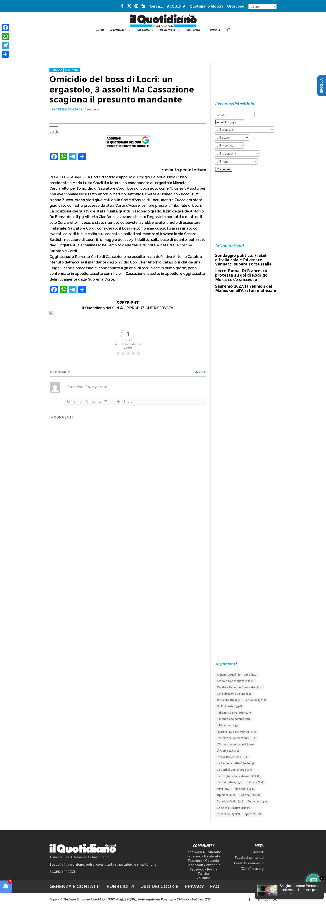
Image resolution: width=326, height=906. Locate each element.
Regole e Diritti (230, 801)
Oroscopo (235, 6)
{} (124, 401)
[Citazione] (106, 401)
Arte (250, 674)
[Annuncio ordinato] (93, 401)
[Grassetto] (68, 401)
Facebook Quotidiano (203, 852)
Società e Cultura (234, 808)
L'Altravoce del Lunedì (235, 744)
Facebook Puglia (203, 869)
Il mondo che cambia (234, 719)
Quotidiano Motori (206, 6)
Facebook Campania (203, 865)
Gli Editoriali (229, 706)
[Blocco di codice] (112, 401)
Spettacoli (228, 814)
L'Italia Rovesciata (232, 757)
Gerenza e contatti (74, 886)
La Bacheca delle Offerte (235, 763)
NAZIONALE (118, 30)
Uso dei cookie (159, 886)
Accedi (200, 372)
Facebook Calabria (203, 861)
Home (100, 30)
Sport (252, 814)
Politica (250, 795)
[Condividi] (5, 54)
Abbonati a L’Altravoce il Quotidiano (79, 857)
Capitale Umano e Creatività (239, 687)
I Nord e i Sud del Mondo (236, 731)
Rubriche (257, 801)
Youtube (203, 878)
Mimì (223, 788)
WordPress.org (252, 869)
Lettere (255, 782)
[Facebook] (5, 27)
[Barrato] (87, 401)
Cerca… (156, 6)
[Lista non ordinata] (99, 401)
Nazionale (244, 788)
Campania (192, 30)
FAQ (214, 886)
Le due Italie (229, 782)
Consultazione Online (234, 693)
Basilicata (167, 30)
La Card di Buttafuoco (235, 769)
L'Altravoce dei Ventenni (236, 738)
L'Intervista (228, 750)
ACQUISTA (176, 6)
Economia (255, 700)
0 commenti (92, 109)
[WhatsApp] (5, 36)
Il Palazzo (228, 725)
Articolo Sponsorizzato (236, 681)
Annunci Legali (228, 674)
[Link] (118, 401)
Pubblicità (120, 886)
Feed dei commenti (249, 863)
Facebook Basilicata (203, 856)
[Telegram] (5, 45)
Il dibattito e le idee (234, 712)
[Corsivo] (75, 401)
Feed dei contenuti (249, 857)
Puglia (215, 30)
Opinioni (226, 795)
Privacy (194, 886)
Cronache (72, 70)
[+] (130, 401)
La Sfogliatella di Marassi (238, 776)
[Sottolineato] (81, 401)
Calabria (143, 30)
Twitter (204, 874)
